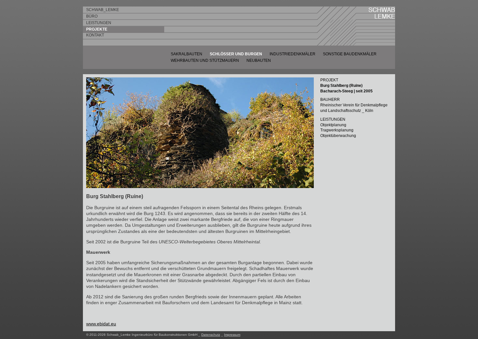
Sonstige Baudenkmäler (350, 54)
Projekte (96, 29)
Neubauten (258, 60)
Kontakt (95, 35)
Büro (92, 16)
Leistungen (98, 22)
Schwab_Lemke (102, 9)
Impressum (232, 334)
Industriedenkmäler (292, 54)
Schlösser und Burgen (236, 54)
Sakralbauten (186, 54)
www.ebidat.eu (101, 323)
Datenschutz (210, 334)
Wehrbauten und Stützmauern (205, 60)
